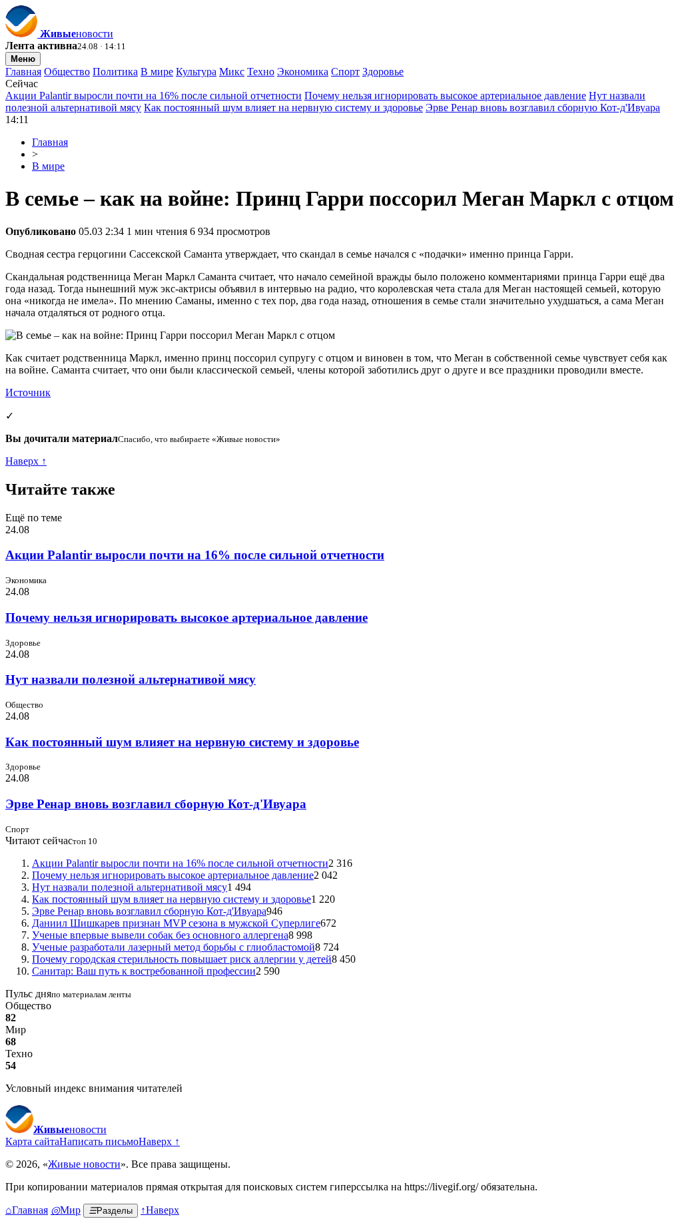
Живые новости (84, 1164)
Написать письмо (99, 1141)
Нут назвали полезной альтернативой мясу (130, 679)
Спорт (345, 71)
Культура (196, 71)
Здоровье (383, 71)
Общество (67, 71)
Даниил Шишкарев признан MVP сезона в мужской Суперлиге (176, 923)
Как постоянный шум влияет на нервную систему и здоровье (283, 107)
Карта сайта (32, 1141)
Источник (28, 392)
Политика (115, 71)
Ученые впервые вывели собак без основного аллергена (160, 935)
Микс (231, 71)
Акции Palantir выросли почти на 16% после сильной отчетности (153, 95)
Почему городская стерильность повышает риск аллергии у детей (182, 959)
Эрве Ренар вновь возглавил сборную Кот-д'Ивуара (543, 107)
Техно (260, 71)
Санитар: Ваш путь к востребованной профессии (144, 971)
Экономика (302, 71)
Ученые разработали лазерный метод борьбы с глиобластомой (173, 947)
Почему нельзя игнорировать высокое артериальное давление (445, 95)
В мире (157, 71)
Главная (23, 71)
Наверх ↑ (26, 461)
